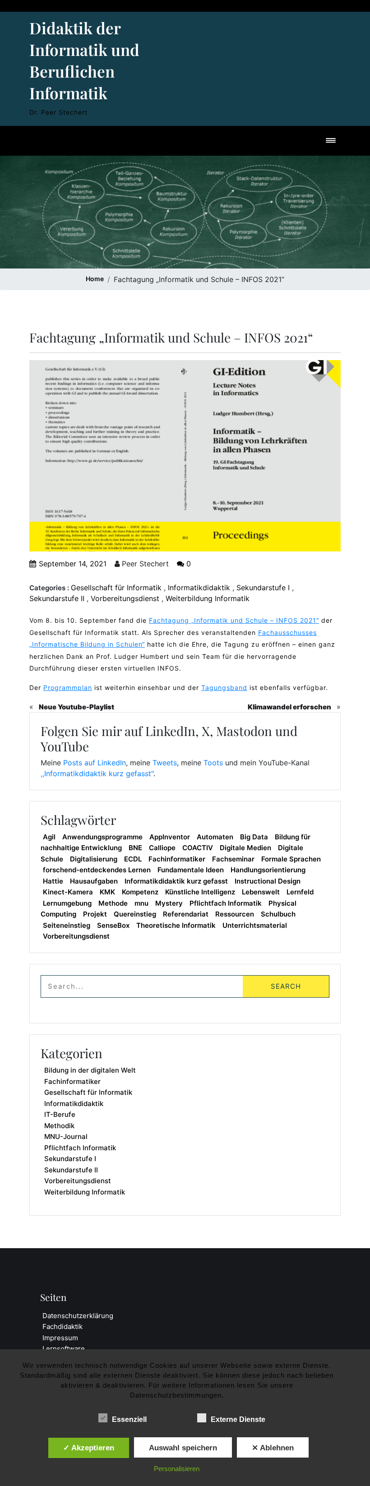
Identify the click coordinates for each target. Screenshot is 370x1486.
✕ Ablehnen (273, 1448)
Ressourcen (234, 914)
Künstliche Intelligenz (200, 892)
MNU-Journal (66, 1136)
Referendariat (185, 914)
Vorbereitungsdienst (125, 598)
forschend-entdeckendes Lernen (97, 870)
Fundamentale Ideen (190, 870)
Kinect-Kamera (68, 892)
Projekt (95, 914)
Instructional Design (268, 881)
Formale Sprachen (291, 859)
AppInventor (169, 837)
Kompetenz (140, 892)
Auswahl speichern (183, 1448)
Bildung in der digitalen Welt (90, 1070)
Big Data (254, 837)
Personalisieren (176, 1468)
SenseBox (113, 925)
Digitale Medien (245, 847)
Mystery (169, 903)
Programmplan (67, 687)
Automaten (215, 837)
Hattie (53, 881)
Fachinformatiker (176, 859)
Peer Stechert (144, 563)
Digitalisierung (93, 859)
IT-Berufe (59, 1114)
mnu (141, 903)
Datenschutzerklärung (77, 1315)
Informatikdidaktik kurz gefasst (176, 881)
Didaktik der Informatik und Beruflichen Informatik (84, 60)
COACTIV (197, 847)
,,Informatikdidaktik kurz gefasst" (97, 773)
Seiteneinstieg (66, 925)
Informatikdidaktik (199, 587)
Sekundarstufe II (56, 598)
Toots (213, 762)
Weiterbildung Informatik (208, 598)
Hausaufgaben (94, 881)
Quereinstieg (135, 914)
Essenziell (129, 1419)
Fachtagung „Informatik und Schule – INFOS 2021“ (234, 620)
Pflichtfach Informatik (226, 903)
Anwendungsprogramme (102, 837)
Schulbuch (278, 914)
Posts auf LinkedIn (94, 762)
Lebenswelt (261, 892)
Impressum (60, 1337)
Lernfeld (300, 892)
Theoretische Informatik (176, 925)
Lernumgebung (67, 903)
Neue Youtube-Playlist (76, 707)
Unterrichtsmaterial (254, 925)
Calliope (162, 847)
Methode (113, 903)
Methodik (59, 1125)
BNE (135, 847)
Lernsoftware (63, 1348)
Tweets (165, 762)
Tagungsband (224, 687)
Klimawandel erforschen (289, 707)
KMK (107, 892)
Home (95, 278)
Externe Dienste (238, 1419)
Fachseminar (233, 859)
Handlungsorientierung (268, 870)
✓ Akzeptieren (88, 1448)
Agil (49, 837)
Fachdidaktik (62, 1326)
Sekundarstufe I (263, 587)
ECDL (133, 859)
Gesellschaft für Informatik (116, 587)
